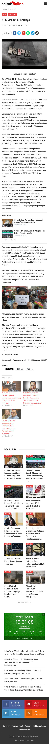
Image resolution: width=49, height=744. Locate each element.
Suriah (29, 456)
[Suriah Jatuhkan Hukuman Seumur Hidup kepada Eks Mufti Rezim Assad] (35, 549)
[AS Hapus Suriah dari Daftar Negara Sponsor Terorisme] (13, 549)
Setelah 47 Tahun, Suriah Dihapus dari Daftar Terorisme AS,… (29, 232)
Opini (4, 14)
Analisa (8, 456)
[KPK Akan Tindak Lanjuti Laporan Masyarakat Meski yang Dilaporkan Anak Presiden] (11, 386)
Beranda (6, 726)
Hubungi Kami (24, 729)
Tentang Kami (17, 726)
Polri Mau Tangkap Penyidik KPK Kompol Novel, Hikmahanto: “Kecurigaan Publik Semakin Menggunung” (32, 398)
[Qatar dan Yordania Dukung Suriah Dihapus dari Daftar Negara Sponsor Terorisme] (13, 491)
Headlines (12, 14)
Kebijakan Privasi (39, 726)
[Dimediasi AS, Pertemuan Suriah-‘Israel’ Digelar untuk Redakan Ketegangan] (35, 577)
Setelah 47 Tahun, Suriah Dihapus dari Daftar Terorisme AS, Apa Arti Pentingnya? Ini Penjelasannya (21, 662)
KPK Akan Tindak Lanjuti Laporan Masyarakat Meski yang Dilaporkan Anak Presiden (11, 398)
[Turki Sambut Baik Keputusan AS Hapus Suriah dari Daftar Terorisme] (35, 491)
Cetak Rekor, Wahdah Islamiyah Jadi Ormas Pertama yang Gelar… (28, 221)
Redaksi (28, 726)
